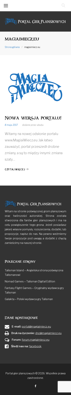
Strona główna (12, 47)
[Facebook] (35, 386)
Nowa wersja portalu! (33, 118)
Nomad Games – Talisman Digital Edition (30, 281)
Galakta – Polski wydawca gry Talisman (29, 299)
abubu (40, 125)
